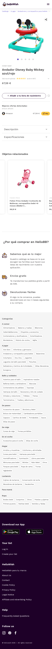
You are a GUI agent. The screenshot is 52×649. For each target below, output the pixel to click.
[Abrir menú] (48, 4)
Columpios (7, 358)
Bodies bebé (8, 500)
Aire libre (6, 350)
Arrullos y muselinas (11, 450)
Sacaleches (29, 484)
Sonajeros (7, 370)
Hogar (4, 446)
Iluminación (23, 458)
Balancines (40, 354)
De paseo (6, 405)
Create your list (9, 554)
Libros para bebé (38, 458)
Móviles (25, 462)
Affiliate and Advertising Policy (17, 599)
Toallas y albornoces (25, 400)
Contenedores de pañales (13, 388)
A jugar (13, 11)
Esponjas (30, 388)
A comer (5, 324)
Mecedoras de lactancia (12, 484)
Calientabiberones (10, 332)
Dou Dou (18, 358)
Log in (5, 549)
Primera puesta (9, 504)
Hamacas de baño (10, 392)
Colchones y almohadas (32, 450)
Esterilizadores (36, 336)
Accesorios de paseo (11, 409)
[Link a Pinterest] (10, 633)
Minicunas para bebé (11, 462)
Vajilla (34, 340)
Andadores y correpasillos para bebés (32, 11)
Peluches (32, 362)
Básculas (32, 384)
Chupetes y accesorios (30, 332)
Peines (35, 396)
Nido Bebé (35, 462)
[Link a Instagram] (4, 633)
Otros (45, 462)
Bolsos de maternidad (12, 414)
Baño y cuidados (9, 376)
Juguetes (28, 358)
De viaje (5, 427)
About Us (6, 575)
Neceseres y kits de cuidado (31, 392)
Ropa (4, 496)
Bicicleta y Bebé (29, 409)
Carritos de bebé (19, 418)
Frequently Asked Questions (15, 616)
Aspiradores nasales (31, 380)
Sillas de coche (32, 441)
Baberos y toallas (25, 328)
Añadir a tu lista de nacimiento (25, 95)
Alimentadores (9, 328)
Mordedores (8, 340)
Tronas (38, 467)
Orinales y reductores (11, 396)
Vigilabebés (7, 471)
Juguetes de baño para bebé (14, 362)
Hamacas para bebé (27, 454)
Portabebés (33, 418)
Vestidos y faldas (38, 504)
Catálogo (5, 11)
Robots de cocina (23, 340)
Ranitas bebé (23, 504)
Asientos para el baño (12, 380)
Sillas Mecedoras (42, 366)
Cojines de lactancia (11, 480)
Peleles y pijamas (42, 500)
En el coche (7, 437)
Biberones (39, 328)
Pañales (26, 396)
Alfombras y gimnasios (22, 350)
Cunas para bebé (10, 454)
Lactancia (6, 476)
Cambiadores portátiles (33, 414)
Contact (6, 580)
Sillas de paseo (9, 422)
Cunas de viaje (9, 431)
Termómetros (8, 400)
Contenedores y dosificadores (15, 336)
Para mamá (7, 490)
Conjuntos (20, 500)
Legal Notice (8, 594)
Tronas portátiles (24, 431)
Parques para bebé (10, 467)
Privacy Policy (8, 590)
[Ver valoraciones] (48, 78)
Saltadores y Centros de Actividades (17, 366)
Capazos (6, 418)
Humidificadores (9, 458)
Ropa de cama (26, 467)
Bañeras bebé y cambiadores (14, 384)
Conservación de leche (31, 480)
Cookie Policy (8, 585)
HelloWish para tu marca (14, 570)
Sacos (43, 418)
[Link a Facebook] (15, 633)
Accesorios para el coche (13, 441)
